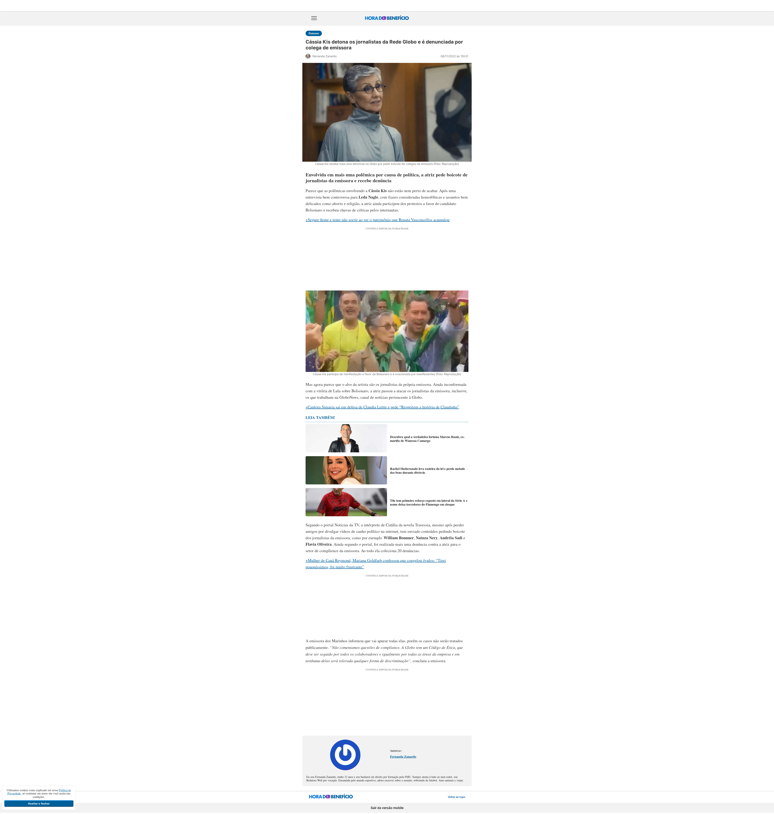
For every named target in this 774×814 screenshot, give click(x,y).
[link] (345, 768)
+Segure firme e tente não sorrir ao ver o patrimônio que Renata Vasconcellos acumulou (377, 219)
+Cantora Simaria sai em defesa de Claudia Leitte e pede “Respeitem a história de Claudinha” (382, 407)
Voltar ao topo (456, 797)
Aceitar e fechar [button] (39, 803)
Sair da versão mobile (387, 808)
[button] (314, 19)
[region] (387, 258)
